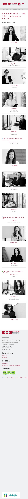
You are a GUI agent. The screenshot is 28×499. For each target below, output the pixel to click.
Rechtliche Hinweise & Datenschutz (11, 365)
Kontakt (4, 355)
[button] (19, 4)
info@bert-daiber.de (8, 349)
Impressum (5, 363)
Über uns (4, 357)
